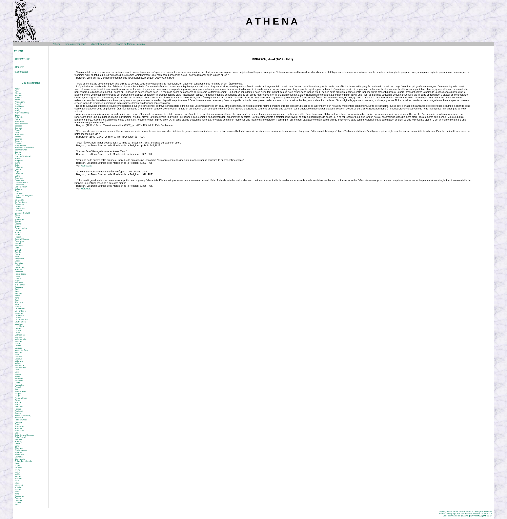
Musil (17, 372)
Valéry (17, 472)
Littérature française (75, 44)
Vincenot (19, 485)
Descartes (19, 204)
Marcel (18, 346)
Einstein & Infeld (22, 213)
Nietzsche (19, 380)
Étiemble (19, 224)
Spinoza (18, 452)
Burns (17, 163)
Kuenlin (18, 306)
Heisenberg (20, 267)
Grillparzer (19, 259)
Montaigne (19, 365)
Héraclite (19, 269)
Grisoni (18, 261)
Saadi (17, 433)
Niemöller (19, 378)
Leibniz (18, 328)
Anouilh (18, 104)
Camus (18, 169)
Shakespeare (21, 450)
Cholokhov (19, 184)
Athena (57, 44)
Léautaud (19, 324)
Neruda (18, 374)
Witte (17, 494)
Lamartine (19, 315)
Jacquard (19, 287)
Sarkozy (18, 441)
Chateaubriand (21, 182)
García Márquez (22, 239)
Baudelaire (20, 121)
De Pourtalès (21, 202)
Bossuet (18, 143)
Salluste (18, 439)
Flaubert (18, 230)
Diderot (18, 206)
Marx (17, 354)
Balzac (18, 119)
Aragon (18, 108)
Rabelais (19, 407)
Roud (17, 424)
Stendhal (19, 457)
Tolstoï (18, 463)
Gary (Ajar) (19, 241)
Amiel (17, 100)
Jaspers (18, 293)
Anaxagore (20, 102)
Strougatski (20, 459)
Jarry (17, 291)
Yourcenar (19, 496)
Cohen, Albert (21, 187)
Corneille (19, 193)
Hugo (17, 280)
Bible (17, 132)
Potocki (18, 402)
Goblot (18, 250)
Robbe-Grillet (21, 420)
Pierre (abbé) (21, 398)
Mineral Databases (101, 44)
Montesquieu (21, 367)
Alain (17, 91)
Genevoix (19, 245)
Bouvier (18, 152)
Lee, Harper (20, 326)
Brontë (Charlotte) (23, 156)
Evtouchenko (21, 228)
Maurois (18, 357)
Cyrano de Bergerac (24, 195)
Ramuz (18, 413)
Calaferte (19, 167)
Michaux (18, 359)
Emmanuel (19, 219)
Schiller (18, 446)
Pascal (18, 387)
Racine (18, 409)
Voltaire (18, 487)
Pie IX (17, 396)
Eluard (18, 217)
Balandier (19, 117)
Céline (17, 176)
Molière (18, 363)
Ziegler (18, 498)
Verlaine (18, 478)
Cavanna (19, 174)
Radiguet (19, 411)
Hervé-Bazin (20, 274)
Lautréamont (20, 322)
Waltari (18, 489)
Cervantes (19, 180)
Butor (17, 165)
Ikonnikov (19, 282)
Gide (17, 248)
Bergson (18, 126)
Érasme (18, 226)
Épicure (18, 222)
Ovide (17, 383)
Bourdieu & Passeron (24, 147)
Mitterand (19, 361)
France (18, 232)
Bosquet (18, 141)
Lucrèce (18, 337)
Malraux (18, 341)
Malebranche (21, 339)
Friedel (18, 237)
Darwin (18, 198)
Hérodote (19, 272)
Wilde (17, 491)
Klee (17, 304)
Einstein (18, 211)
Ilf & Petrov (20, 285)
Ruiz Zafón (20, 431)
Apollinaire (19, 106)
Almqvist (18, 95)
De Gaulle (19, 200)
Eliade (17, 215)
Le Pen (18, 330)
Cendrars (19, 178)
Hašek (17, 265)
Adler (17, 89)
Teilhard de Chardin (23, 461)
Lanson (18, 317)
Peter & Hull (20, 391)
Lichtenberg (20, 335)
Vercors (18, 476)
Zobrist (18, 502)
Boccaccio (19, 134)
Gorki (17, 256)
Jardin (17, 289)
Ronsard (18, 422)
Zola (17, 505)
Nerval (17, 376)
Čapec (18, 171)
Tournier (18, 468)
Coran (17, 191)
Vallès (17, 474)
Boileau (18, 137)
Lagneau (19, 313)
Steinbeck (19, 454)
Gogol (17, 254)
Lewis (17, 333)
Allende (18, 93)
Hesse (17, 276)
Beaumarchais (21, 124)
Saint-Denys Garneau (24, 435)
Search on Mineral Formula (130, 44)
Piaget (18, 394)
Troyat (17, 470)
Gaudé (18, 243)
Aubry (17, 110)
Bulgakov (19, 161)
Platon (18, 400)
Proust (18, 404)
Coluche (18, 189)
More (17, 370)
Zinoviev (18, 500)
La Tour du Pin (21, 319)
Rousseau (19, 426)
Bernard (18, 128)
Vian (17, 481)
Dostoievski (20, 208)
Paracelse (19, 385)
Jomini (17, 296)
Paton (17, 389)
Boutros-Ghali (21, 150)
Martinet (18, 352)
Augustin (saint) (22, 113)
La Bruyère (20, 309)
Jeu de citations (31, 83)
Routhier (18, 428)
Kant (17, 300)
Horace (18, 278)
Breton (18, 154)
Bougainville (20, 145)
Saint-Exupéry (21, 437)
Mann (17, 343)
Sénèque (19, 448)
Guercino (19, 263)
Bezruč (18, 130)
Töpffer (18, 465)
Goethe (18, 252)
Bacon (18, 115)
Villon (17, 483)
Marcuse (18, 348)
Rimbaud (19, 417)
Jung (17, 298)
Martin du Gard (21, 350)
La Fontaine (20, 311)
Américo (18, 97)
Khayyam (19, 302)
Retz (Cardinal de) (23, 415)
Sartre (17, 444)
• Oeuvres (19, 67)
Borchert (18, 139)
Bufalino (18, 158)
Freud (17, 235)
